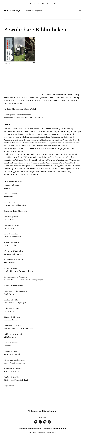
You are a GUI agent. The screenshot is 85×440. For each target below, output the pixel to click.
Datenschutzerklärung (26, 428)
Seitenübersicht (47, 428)
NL (55, 3)
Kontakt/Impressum (59, 428)
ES (34, 3)
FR (43, 3)
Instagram (44, 423)
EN (39, 3)
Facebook (49, 423)
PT (47, 3)
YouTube (35, 423)
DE (30, 3)
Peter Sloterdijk (12, 10)
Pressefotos (38, 428)
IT (51, 3)
